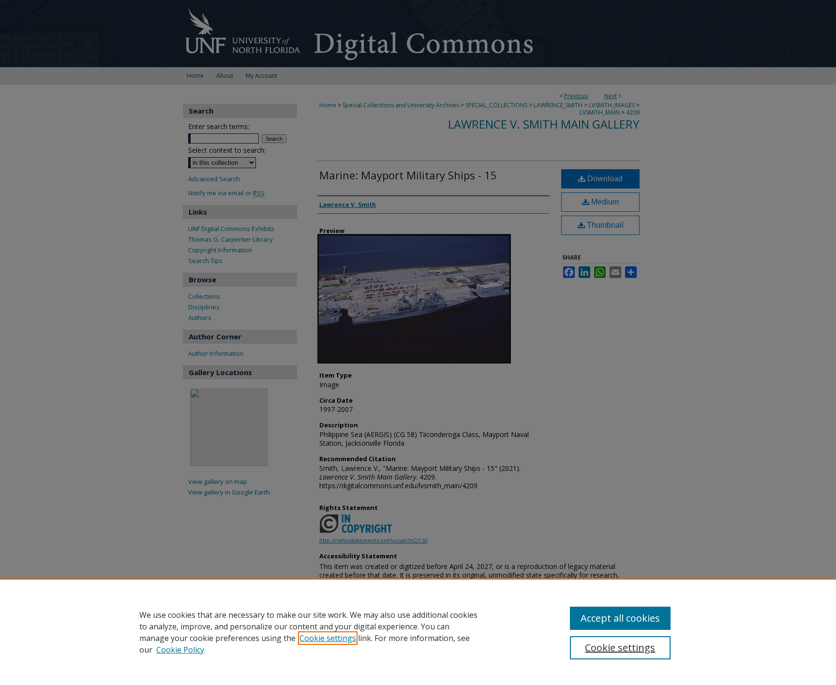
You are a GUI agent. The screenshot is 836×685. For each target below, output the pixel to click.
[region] (418, 632)
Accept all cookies (620, 618)
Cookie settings (327, 638)
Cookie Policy (180, 649)
